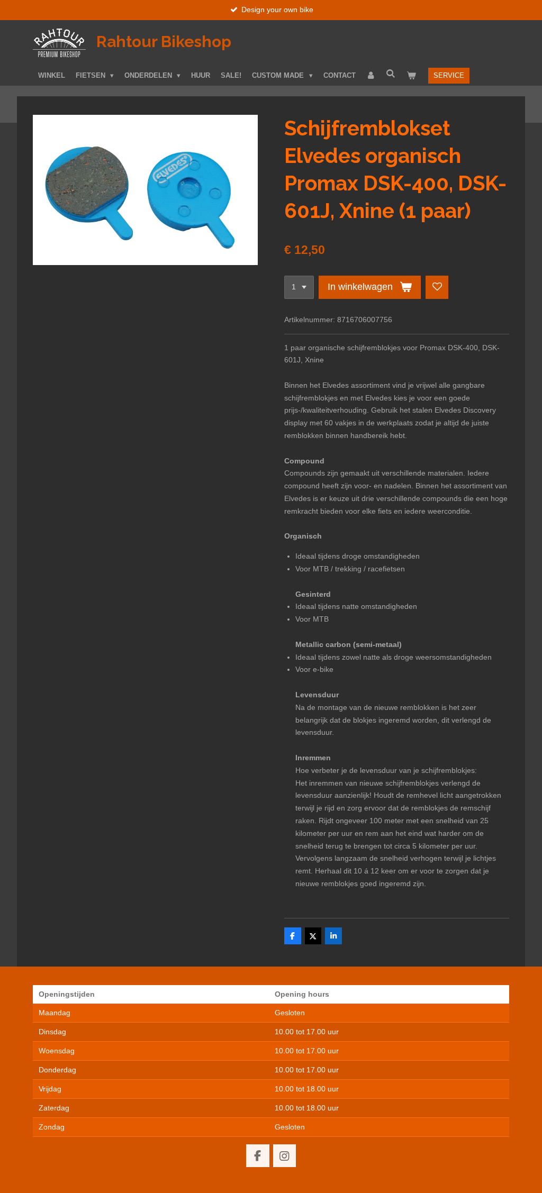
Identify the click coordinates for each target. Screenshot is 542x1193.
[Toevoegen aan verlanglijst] (437, 287)
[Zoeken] (391, 74)
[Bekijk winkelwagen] (411, 76)
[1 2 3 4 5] (299, 287)
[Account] (371, 76)
